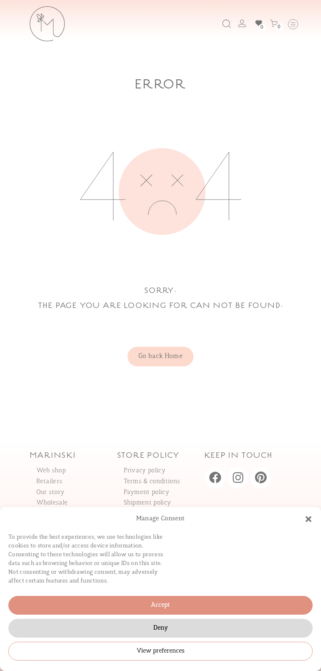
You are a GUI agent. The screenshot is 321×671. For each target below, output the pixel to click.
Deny (160, 628)
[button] (308, 519)
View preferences (161, 651)
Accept (160, 605)
